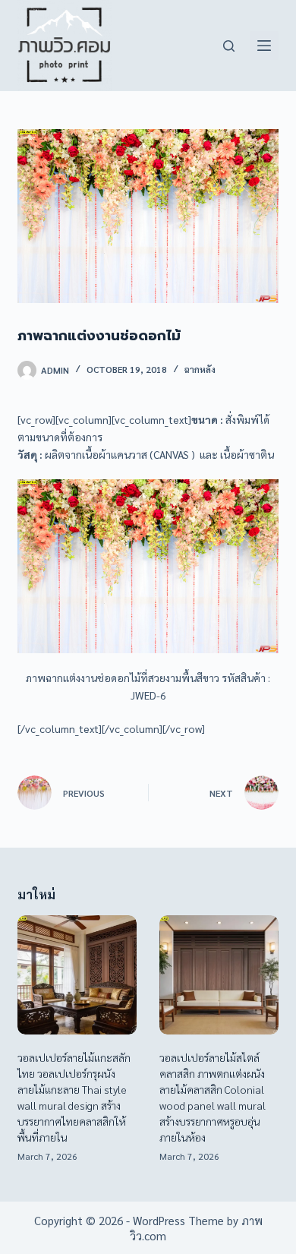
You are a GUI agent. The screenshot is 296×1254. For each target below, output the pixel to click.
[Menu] (264, 45)
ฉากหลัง (200, 369)
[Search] (229, 46)
